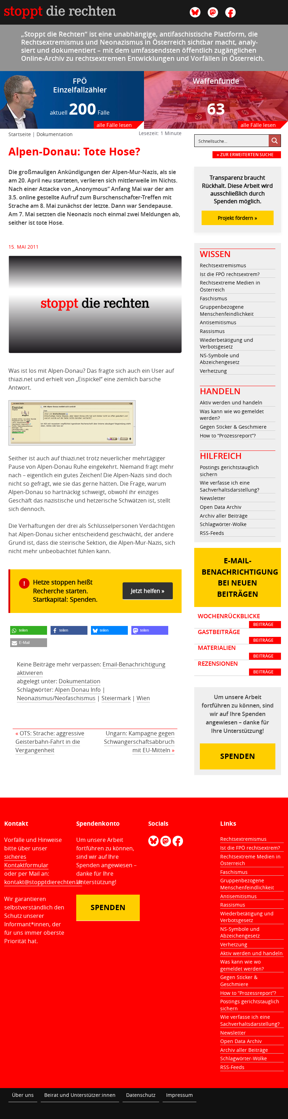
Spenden (237, 756)
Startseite (19, 134)
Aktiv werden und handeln (231, 402)
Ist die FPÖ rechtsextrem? (230, 274)
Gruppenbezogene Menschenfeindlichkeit (227, 310)
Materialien (236, 651)
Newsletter (212, 498)
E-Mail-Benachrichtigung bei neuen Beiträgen (240, 577)
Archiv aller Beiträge (224, 515)
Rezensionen (236, 667)
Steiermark (116, 698)
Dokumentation (55, 134)
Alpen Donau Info (78, 689)
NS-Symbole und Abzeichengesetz (220, 359)
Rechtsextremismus (223, 265)
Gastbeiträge (236, 635)
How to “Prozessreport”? (228, 435)
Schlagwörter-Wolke (223, 524)
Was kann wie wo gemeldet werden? (232, 415)
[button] (28, 630)
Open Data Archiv (220, 507)
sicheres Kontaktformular (26, 861)
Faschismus (213, 298)
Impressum (179, 1095)
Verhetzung (213, 370)
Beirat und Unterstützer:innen (80, 1095)
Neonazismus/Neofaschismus (56, 698)
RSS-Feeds (212, 533)
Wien (143, 698)
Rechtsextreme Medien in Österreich (230, 286)
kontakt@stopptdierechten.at (43, 882)
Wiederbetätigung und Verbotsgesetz (226, 343)
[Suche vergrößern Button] (275, 141)
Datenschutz (141, 1095)
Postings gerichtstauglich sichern (229, 471)
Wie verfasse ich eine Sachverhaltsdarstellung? (229, 486)
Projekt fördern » (237, 218)
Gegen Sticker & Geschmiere (233, 426)
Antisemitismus (218, 322)
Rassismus (212, 331)
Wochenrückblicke (236, 620)
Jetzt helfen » (147, 591)
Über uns (23, 1095)
